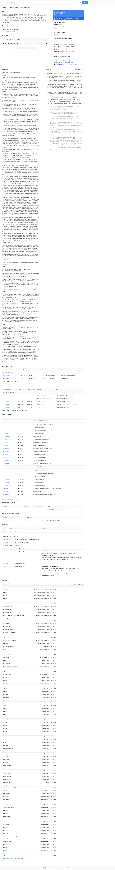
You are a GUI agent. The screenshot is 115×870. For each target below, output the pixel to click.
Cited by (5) (67, 60)
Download (73, 584)
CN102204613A (6, 457)
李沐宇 (59, 24)
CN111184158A (6, 404)
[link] (10, 29)
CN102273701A (6, 491)
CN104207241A (6, 439)
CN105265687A (6, 466)
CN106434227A (6, 470)
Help (76, 867)
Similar (76, 18)
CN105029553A (6, 463)
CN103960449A (6, 485)
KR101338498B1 (6, 488)
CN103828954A (6, 433)
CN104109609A (6, 451)
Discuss (74, 64)
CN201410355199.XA (7, 509)
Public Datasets (56, 867)
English (63, 22)
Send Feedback (46, 867)
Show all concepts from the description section (13, 858)
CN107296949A (6, 398)
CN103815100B (6, 445)
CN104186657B (6, 454)
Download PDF (59, 18)
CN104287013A (6, 424)
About (39, 867)
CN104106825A (6, 436)
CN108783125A (6, 494)
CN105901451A (6, 395)
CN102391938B (6, 427)
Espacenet (62, 64)
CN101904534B (6, 375)
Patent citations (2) (60, 60)
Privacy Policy (69, 867)
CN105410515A (6, 479)
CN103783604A (6, 378)
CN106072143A (6, 430)
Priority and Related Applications (66, 62)
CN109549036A (6, 401)
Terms (63, 867)
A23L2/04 (6, 29)
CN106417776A (6, 448)
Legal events (73, 60)
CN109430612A (6, 460)
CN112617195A (6, 407)
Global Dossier (69, 64)
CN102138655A (6, 442)
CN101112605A (6, 482)
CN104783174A (6, 473)
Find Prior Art (69, 18)
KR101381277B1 (6, 476)
